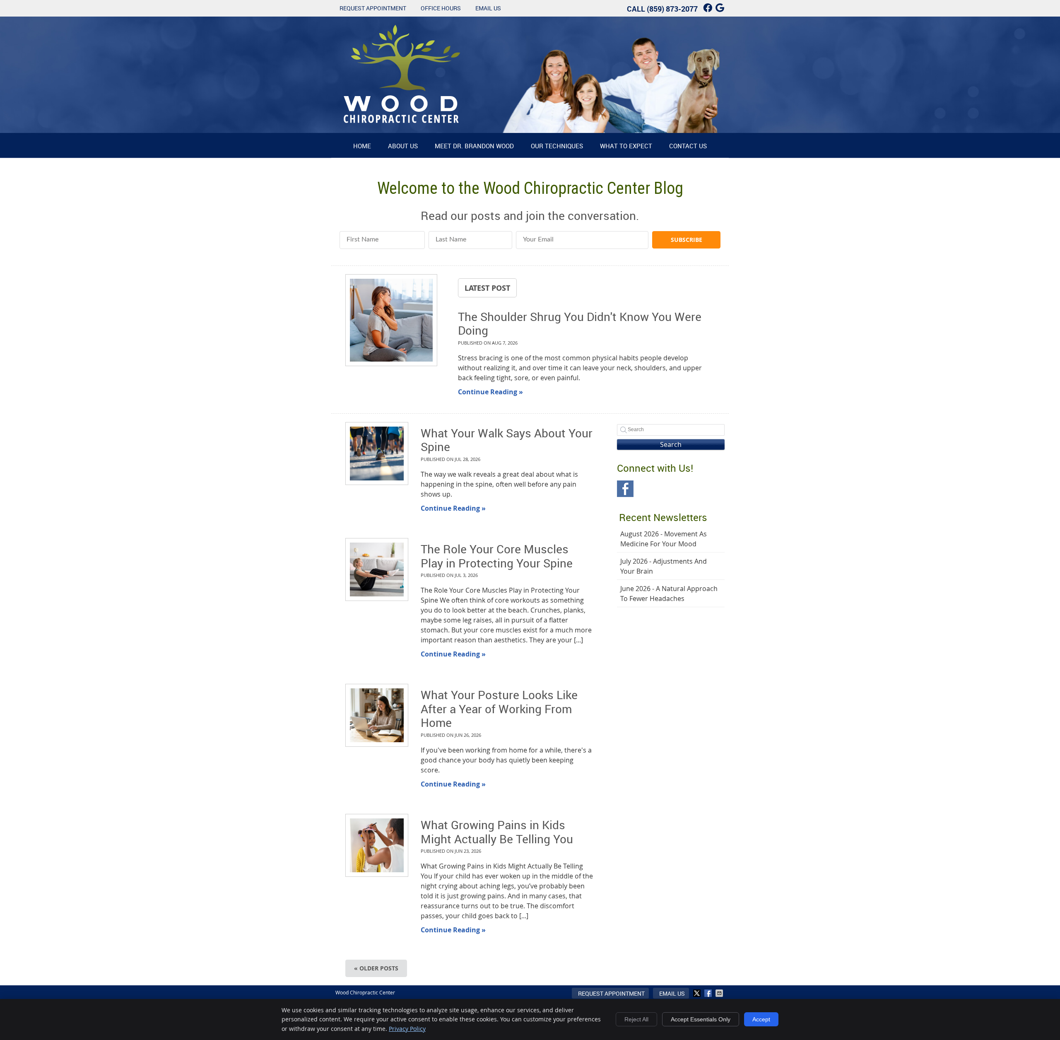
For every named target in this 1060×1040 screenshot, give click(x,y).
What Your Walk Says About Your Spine (507, 440)
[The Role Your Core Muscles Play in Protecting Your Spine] (376, 569)
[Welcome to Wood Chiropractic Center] (402, 120)
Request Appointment (373, 8)
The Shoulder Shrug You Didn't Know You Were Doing (579, 323)
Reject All (636, 1019)
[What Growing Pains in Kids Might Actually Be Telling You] (376, 845)
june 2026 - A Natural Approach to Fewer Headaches (669, 593)
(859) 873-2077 (672, 9)
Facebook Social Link (625, 488)
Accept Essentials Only (700, 1019)
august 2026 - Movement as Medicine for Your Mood (663, 538)
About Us (403, 146)
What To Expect (626, 146)
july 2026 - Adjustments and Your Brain (663, 566)
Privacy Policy (407, 1029)
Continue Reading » (490, 391)
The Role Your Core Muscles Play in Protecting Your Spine (497, 556)
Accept (761, 1019)
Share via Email (720, 993)
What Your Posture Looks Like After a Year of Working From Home (499, 708)
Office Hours (441, 8)
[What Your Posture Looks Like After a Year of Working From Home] (376, 715)
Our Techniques (557, 146)
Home (362, 146)
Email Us (488, 8)
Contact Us (688, 146)
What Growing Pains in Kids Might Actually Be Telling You (497, 832)
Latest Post (487, 288)
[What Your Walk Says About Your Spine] (376, 453)
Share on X (697, 993)
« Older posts (376, 968)
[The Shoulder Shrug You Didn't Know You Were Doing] (391, 321)
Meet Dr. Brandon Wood (474, 146)
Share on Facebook (708, 993)
